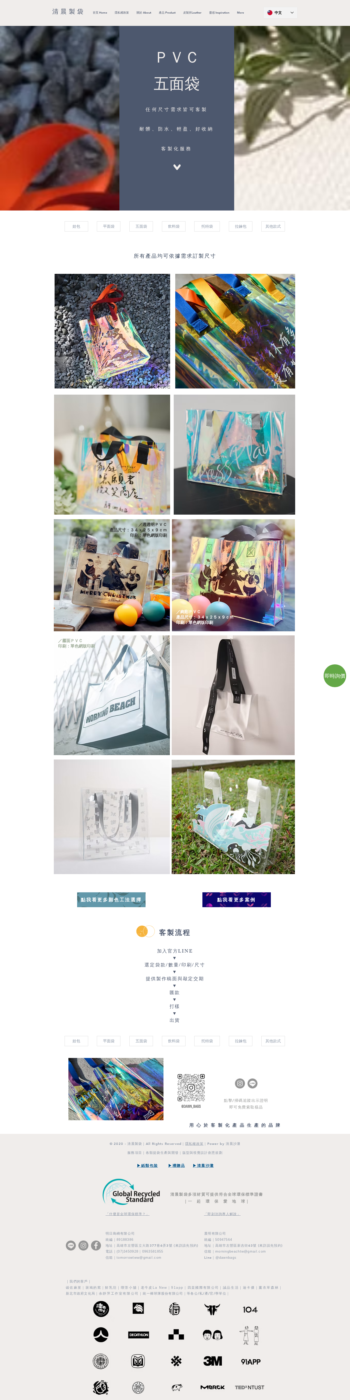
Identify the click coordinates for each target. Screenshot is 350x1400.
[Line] (71, 1246)
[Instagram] (240, 1083)
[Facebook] (96, 1246)
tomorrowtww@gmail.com (139, 1257)
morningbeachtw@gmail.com (240, 1251)
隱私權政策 (194, 1144)
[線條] (253, 1083)
